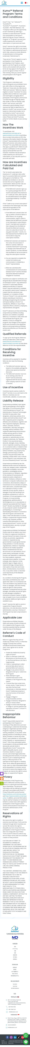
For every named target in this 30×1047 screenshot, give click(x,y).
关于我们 (15, 957)
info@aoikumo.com (13, 1012)
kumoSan (15, 986)
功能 (15, 950)
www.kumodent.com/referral (11, 135)
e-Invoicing (15, 948)
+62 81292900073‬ (12, 1025)
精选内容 (15, 955)
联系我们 (15, 959)
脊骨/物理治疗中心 (15, 975)
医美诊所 (15, 967)
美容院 (14, 969)
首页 (15, 946)
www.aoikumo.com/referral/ (11, 133)
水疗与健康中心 (14, 971)
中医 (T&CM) (15, 973)
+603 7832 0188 (12, 1007)
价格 (15, 953)
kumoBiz (15, 984)
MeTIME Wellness (15, 988)
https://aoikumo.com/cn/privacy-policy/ (14, 794)
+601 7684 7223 (12, 1009)
